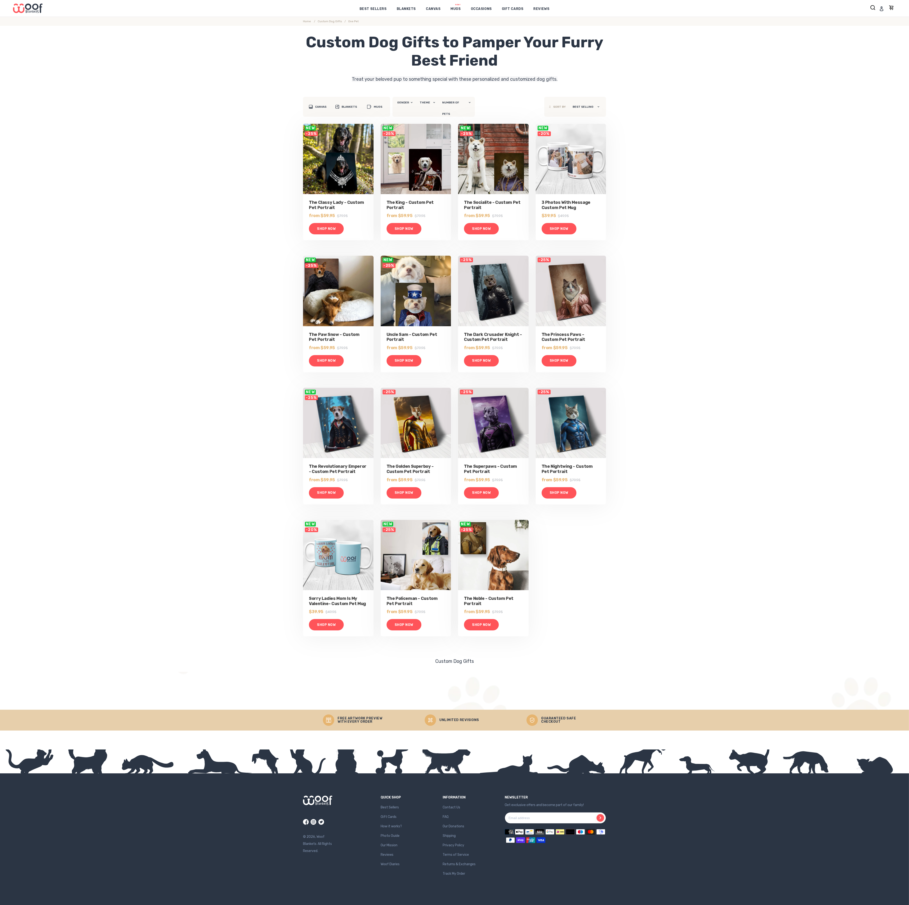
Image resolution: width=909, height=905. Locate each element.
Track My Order (454, 874)
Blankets (349, 106)
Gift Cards (513, 9)
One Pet (353, 21)
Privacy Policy (453, 845)
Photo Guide (390, 836)
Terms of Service (456, 855)
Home (307, 21)
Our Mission (389, 845)
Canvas (320, 106)
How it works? (391, 826)
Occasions (481, 9)
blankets (406, 9)
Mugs (455, 9)
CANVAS (433, 9)
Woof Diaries (390, 864)
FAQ (446, 817)
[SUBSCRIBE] (600, 818)
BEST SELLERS (373, 9)
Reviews (387, 855)
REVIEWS (541, 9)
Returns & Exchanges (459, 864)
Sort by (559, 106)
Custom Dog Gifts (330, 21)
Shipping (449, 836)
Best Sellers (390, 807)
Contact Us (451, 807)
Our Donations (453, 826)
